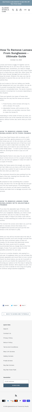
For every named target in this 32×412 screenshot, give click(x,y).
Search (5, 329)
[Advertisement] (16, 32)
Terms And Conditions (10, 347)
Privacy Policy (8, 338)
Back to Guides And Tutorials (17, 314)
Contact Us (7, 333)
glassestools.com (6, 9)
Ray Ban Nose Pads (9, 370)
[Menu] (29, 10)
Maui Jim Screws (9, 351)
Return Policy (7, 342)
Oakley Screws (8, 356)
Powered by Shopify (23, 406)
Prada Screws (8, 360)
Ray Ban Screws (8, 365)
